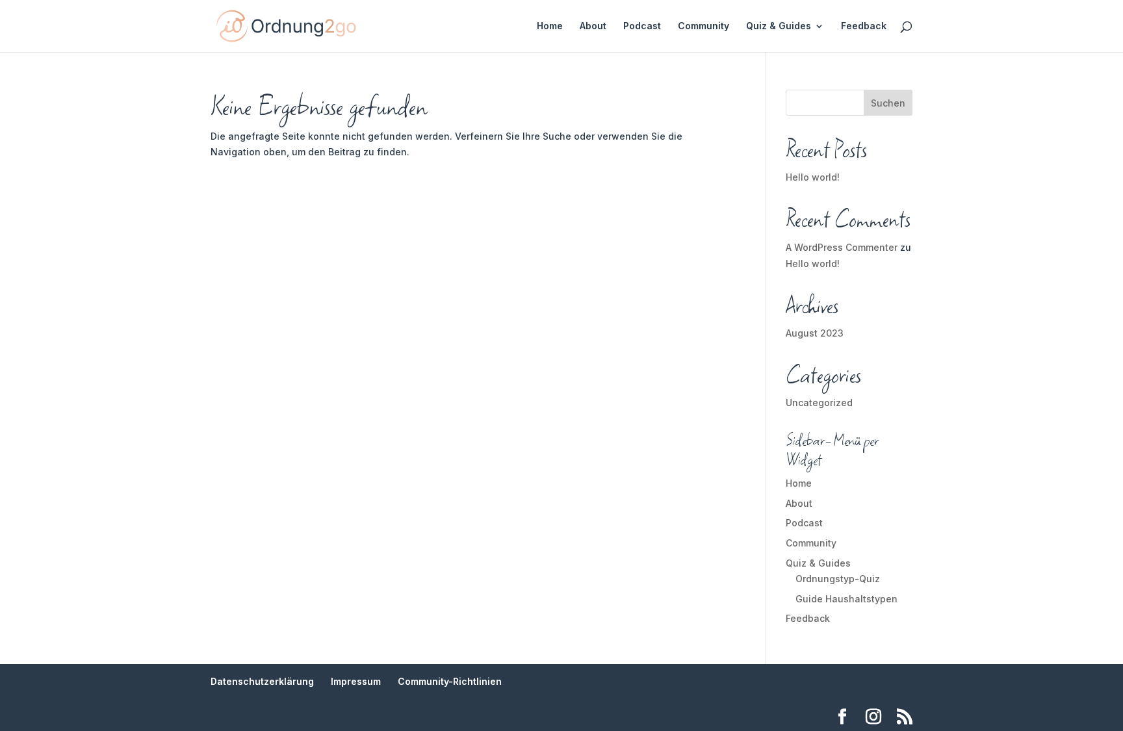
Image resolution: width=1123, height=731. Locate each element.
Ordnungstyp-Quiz (837, 578)
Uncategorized (819, 402)
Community (703, 26)
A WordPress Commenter (841, 247)
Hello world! (813, 177)
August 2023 (815, 333)
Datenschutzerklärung (262, 681)
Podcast (642, 26)
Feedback (863, 26)
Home (550, 26)
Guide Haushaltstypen (846, 598)
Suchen (888, 103)
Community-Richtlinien (450, 681)
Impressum (356, 681)
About (593, 26)
